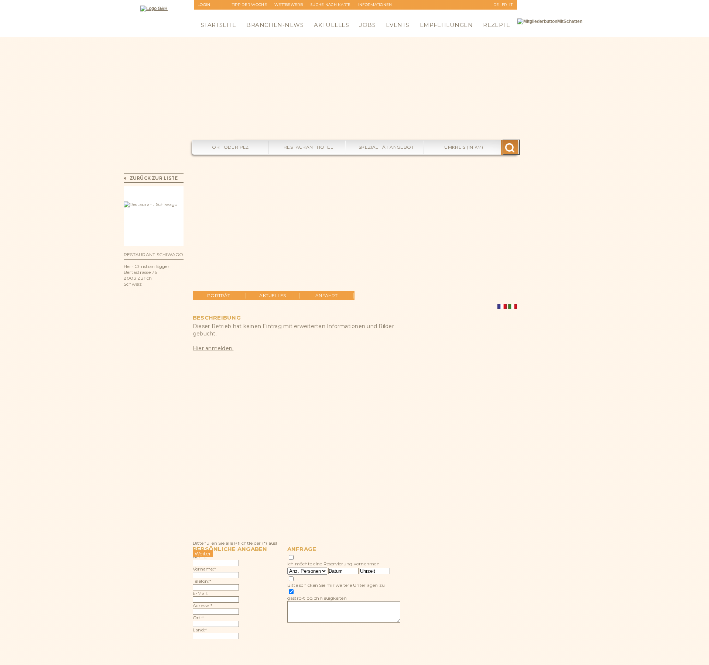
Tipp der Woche (249, 4)
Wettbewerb (288, 4)
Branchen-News (275, 24)
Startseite (218, 24)
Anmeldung (211, 14)
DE (496, 4)
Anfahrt (326, 295)
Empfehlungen (446, 24)
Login (204, 4)
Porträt (218, 295)
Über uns (368, 14)
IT (511, 4)
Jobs (367, 24)
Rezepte (496, 24)
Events (398, 24)
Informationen (375, 4)
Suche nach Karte (330, 4)
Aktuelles (331, 24)
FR (504, 4)
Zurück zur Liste (154, 178)
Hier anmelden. (213, 348)
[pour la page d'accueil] (154, 8)
